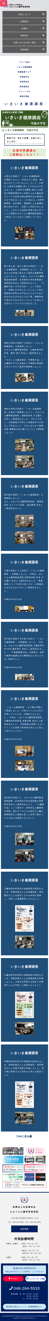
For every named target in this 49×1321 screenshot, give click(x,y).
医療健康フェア (24, 72)
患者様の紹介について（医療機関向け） (24, 1307)
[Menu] (3, 3)
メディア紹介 (24, 62)
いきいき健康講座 (24, 67)
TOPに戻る (23, 1136)
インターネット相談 (37, 1279)
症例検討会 (24, 77)
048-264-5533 (27, 1288)
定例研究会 (24, 82)
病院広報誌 (24, 96)
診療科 (25, 28)
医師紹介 (24, 35)
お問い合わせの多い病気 (24, 42)
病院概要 (24, 1229)
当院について (24, 14)
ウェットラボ (24, 91)
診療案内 (24, 21)
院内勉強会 (24, 86)
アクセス (14, 1279)
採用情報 (24, 49)
